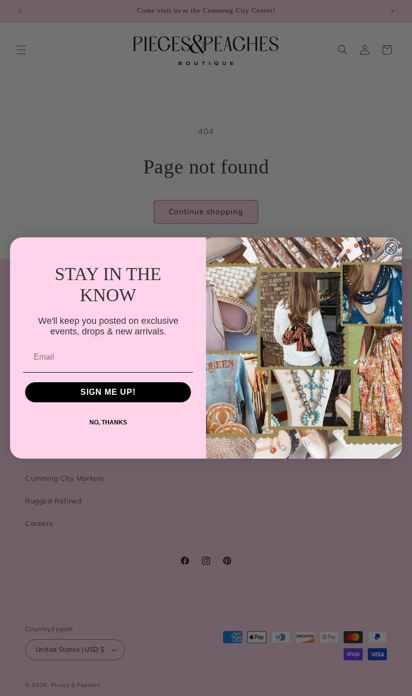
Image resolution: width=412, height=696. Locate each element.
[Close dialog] (391, 248)
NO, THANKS (108, 422)
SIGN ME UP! (108, 392)
